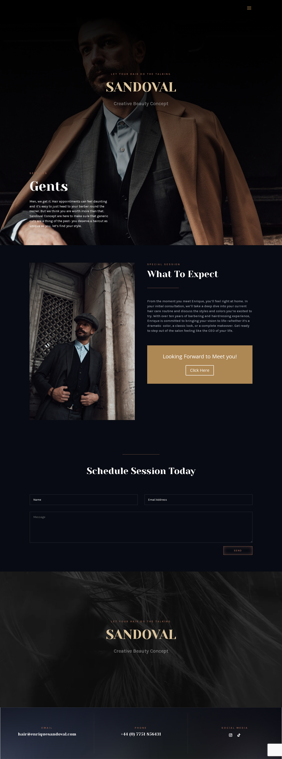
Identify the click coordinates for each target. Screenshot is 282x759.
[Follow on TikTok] (239, 735)
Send (238, 550)
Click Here (199, 370)
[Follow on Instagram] (230, 735)
